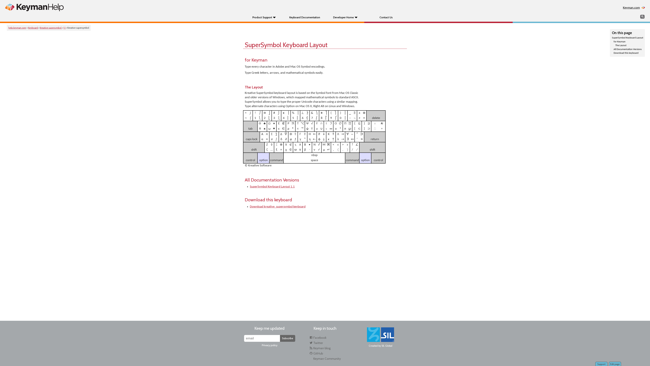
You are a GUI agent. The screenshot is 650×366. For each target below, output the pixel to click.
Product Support (262, 17)
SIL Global (387, 346)
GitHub (318, 353)
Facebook (319, 338)
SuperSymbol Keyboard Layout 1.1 (272, 186)
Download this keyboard (626, 53)
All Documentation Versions (628, 49)
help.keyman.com (17, 27)
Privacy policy (269, 345)
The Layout (620, 45)
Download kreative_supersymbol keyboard (278, 206)
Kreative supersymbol (51, 27)
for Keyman (619, 41)
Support (601, 364)
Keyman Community (327, 359)
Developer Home (343, 17)
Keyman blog (322, 348)
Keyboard (33, 27)
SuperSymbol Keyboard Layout (627, 38)
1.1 (64, 27)
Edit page (615, 364)
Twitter (318, 343)
